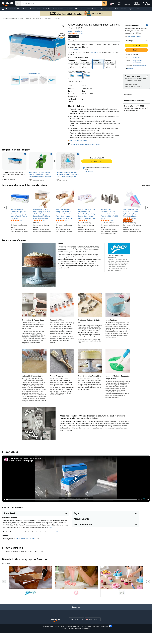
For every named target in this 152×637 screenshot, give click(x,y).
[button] (4, 9)
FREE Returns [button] (73, 50)
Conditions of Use (48, 626)
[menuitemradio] (144, 499)
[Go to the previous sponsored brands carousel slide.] (4, 581)
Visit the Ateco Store (75, 31)
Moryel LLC (136, 57)
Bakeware (28, 18)
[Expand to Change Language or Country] (82, 619)
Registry (131, 9)
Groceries (69, 9)
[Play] (4, 499)
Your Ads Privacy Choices (100, 626)
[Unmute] (148, 499)
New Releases (58, 9)
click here (57, 532)
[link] (41, 161)
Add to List (128, 94)
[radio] (15, 80)
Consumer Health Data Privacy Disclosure (78, 626)
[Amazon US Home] (55, 620)
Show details (89, 171)
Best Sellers (47, 9)
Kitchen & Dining (18, 18)
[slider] (72, 499)
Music (138, 9)
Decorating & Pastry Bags (52, 18)
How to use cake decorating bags (21, 461)
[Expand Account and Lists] (130, 4)
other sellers (94, 52)
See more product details (78, 140)
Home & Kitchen (7, 18)
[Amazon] (7, 3)
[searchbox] (61, 3)
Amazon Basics (35, 9)
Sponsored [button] (5, 563)
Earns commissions (35, 458)
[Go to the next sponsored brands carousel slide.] (148, 581)
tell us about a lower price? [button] (26, 539)
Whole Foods (79, 9)
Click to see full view (34, 74)
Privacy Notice (59, 626)
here (50, 527)
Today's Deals (91, 9)
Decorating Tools (38, 18)
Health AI (12, 9)
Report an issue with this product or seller (85, 144)
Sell (116, 9)
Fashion (123, 9)
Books (100, 9)
